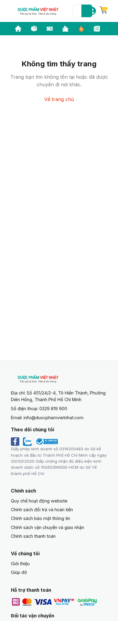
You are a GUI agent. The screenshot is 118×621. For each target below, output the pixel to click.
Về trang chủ (59, 99)
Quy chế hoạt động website (39, 500)
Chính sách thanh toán (33, 536)
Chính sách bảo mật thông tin (40, 518)
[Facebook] (15, 441)
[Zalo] (27, 441)
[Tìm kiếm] (86, 11)
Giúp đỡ (19, 572)
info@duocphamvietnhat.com (54, 417)
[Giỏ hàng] (103, 10)
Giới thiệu (20, 563)
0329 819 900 (53, 408)
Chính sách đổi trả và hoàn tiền (42, 509)
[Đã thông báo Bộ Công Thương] (46, 441)
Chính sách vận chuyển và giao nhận (47, 527)
